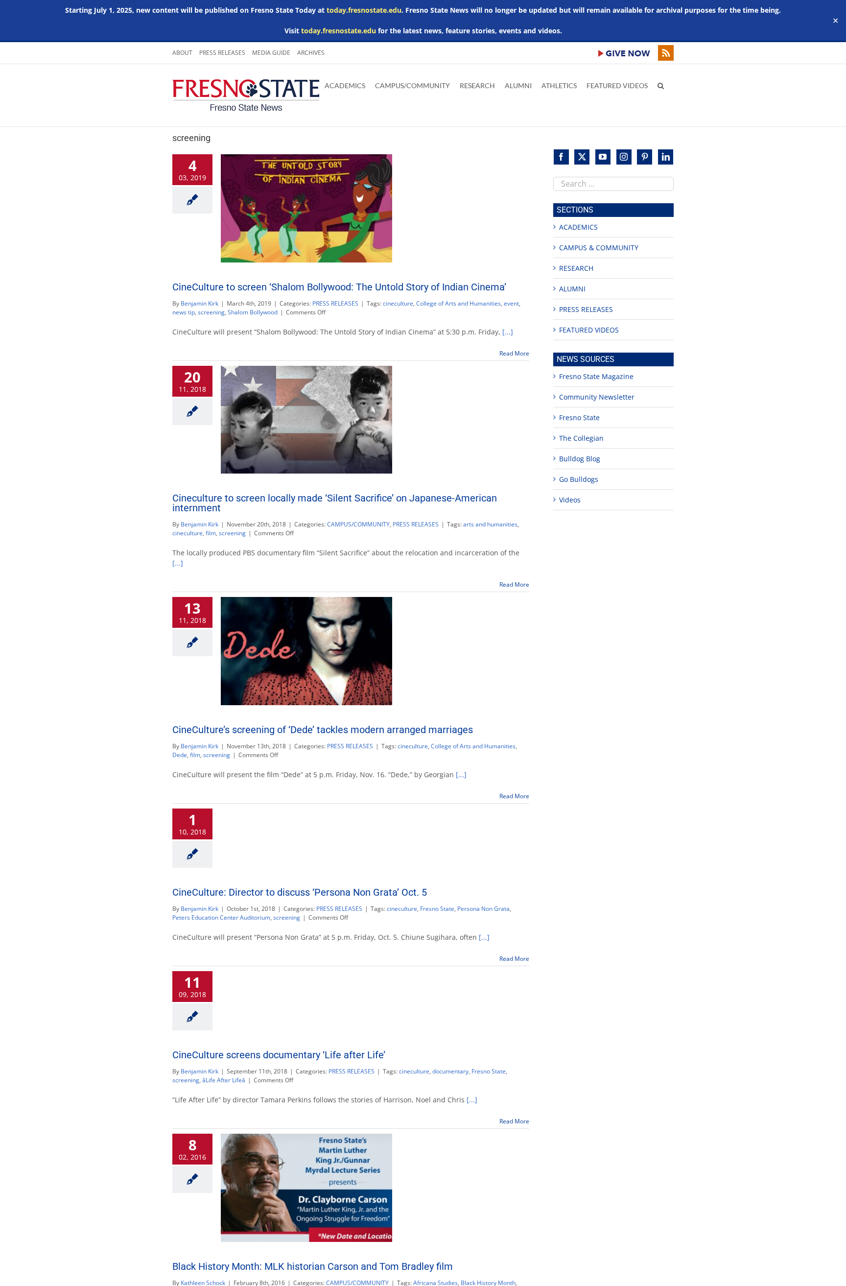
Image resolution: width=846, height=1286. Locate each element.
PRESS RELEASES (335, 303)
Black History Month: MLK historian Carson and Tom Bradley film (312, 1266)
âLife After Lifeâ (223, 1080)
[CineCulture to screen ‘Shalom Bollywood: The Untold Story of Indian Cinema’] (306, 208)
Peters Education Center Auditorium (221, 917)
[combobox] (613, 184)
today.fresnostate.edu (364, 10)
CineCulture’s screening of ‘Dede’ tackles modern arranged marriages (322, 730)
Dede (179, 755)
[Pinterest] (644, 157)
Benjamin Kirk (199, 303)
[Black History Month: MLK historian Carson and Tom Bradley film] (306, 1188)
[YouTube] (603, 157)
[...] (507, 331)
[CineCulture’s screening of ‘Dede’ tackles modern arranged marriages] (306, 651)
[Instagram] (624, 157)
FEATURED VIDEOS (589, 329)
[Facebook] (561, 157)
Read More (514, 353)
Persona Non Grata (483, 909)
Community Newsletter (596, 397)
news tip (183, 312)
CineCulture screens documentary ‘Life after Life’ (278, 1055)
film (211, 533)
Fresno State (437, 909)
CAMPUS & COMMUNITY (598, 247)
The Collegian (581, 438)
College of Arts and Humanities (458, 303)
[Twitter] (581, 157)
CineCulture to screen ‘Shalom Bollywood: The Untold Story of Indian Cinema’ (339, 287)
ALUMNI (572, 288)
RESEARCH (576, 268)
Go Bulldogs (578, 479)
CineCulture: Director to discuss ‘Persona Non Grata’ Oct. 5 (299, 892)
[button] (661, 84)
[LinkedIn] (665, 157)
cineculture (398, 303)
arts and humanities (490, 524)
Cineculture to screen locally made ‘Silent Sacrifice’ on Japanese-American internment (334, 503)
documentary (450, 1071)
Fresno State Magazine (596, 376)
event (511, 303)
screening (211, 312)
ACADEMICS (578, 227)
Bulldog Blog (579, 458)
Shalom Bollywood (253, 312)
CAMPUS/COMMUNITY (358, 524)
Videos (570, 499)
